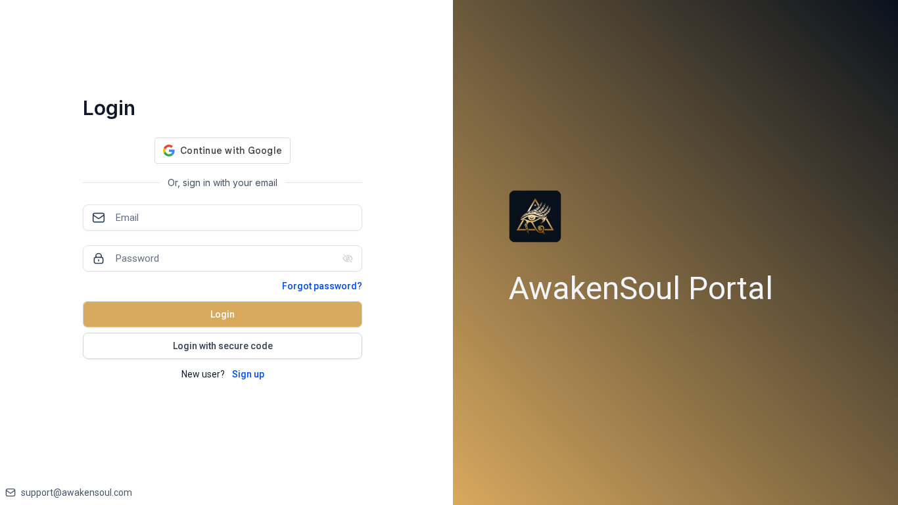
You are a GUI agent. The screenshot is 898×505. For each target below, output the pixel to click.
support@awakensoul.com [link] (76, 492)
